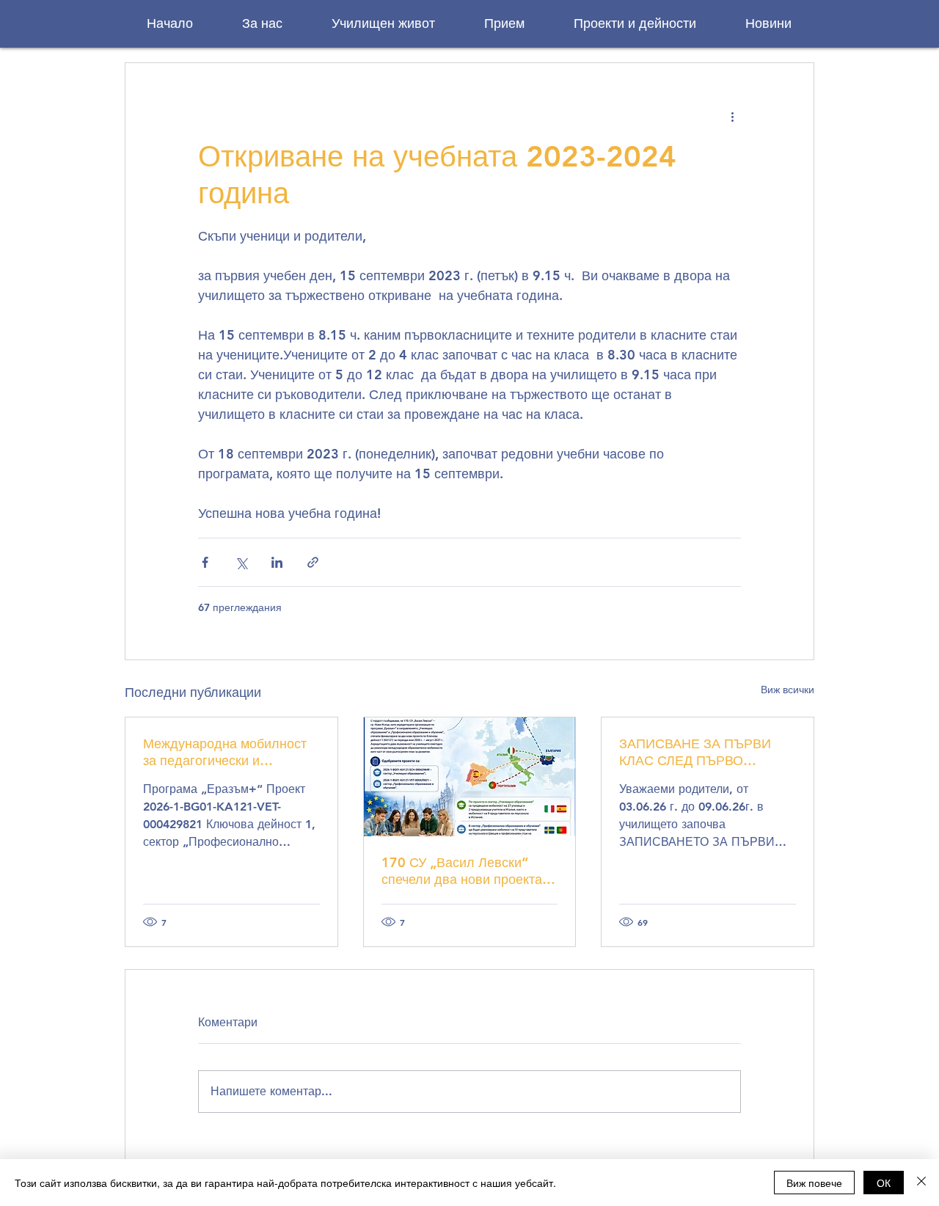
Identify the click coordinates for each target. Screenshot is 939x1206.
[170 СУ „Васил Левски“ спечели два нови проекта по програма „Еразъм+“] (470, 776)
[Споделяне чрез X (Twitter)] (241, 562)
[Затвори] (921, 1182)
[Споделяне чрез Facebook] (205, 562)
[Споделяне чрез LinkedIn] (277, 562)
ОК (884, 1182)
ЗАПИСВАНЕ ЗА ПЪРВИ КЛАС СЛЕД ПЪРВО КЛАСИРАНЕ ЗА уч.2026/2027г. (695, 752)
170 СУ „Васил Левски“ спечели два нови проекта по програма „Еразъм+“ (461, 871)
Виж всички (787, 689)
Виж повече (814, 1182)
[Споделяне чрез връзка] (313, 562)
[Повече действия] (732, 116)
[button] (262, 23)
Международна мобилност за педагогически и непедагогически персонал (226, 752)
